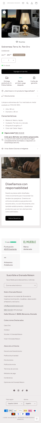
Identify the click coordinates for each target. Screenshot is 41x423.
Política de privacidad (11, 355)
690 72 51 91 (19, 133)
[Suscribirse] (35, 285)
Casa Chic (7, 325)
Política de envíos (10, 364)
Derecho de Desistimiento (13, 351)
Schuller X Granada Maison (13, 334)
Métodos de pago (10, 373)
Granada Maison (12, 417)
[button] (4, 3)
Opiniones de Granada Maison (14, 382)
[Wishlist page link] (23, 3)
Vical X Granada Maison (12, 339)
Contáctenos (8, 378)
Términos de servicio (11, 369)
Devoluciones (8, 360)
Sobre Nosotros (14, 218)
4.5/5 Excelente (10, 249)
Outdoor (7, 330)
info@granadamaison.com (13, 306)
